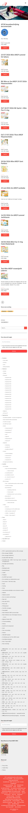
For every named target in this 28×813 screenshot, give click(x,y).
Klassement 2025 (8, 379)
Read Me (5, 47)
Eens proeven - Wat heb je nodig (8, 581)
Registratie (5, 442)
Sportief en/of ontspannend (7, 802)
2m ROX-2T (7, 479)
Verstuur (14, 351)
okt (3, 654)
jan (6, 660)
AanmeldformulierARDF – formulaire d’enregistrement (12, 417)
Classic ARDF (5, 360)
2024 (3, 656)
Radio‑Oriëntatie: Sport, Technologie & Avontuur (12, 614)
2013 (3, 698)
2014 (3, 694)
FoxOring (4, 362)
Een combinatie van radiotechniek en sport (10, 579)
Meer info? (4, 599)
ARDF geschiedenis (6, 366)
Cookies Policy (5, 767)
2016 (3, 686)
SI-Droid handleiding (8, 453)
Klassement (5, 375)
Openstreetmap (8, 430)
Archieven (3, 320)
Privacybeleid (4, 610)
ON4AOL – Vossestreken (9, 513)
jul (21, 652)
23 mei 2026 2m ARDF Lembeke (13, 188)
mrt (10, 652)
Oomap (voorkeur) (8, 428)
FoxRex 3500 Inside (10, 502)
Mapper (6, 436)
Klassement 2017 (8, 396)
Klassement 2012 (8, 406)
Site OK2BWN (5, 534)
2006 (3, 713)
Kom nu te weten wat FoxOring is (9, 597)
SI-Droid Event (7, 455)
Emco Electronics (6, 532)
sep (3, 658)
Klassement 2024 (8, 381)
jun (18, 652)
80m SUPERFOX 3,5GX (9, 498)
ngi (5, 434)
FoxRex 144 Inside (10, 470)
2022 (3, 664)
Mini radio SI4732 (5, 601)
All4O (4, 519)
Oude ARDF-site (5, 538)
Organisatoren (5, 415)
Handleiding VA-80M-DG (11, 489)
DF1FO (6, 506)
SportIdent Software (8, 449)
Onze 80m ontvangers (7, 421)
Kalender (4, 371)
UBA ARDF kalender (6, 634)
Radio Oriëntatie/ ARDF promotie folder (10, 419)
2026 (4, 71)
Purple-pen (7, 440)
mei (15, 652)
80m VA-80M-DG (8, 487)
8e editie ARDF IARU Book (7, 557)
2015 (3, 690)
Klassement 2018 (8, 394)
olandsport (5, 530)
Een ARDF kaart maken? (7, 423)
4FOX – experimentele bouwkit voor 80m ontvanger (14, 483)
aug (24, 652)
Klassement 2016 (8, 398)
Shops (3, 517)
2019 (3, 675)
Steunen (4, 632)
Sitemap (4, 623)
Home (3, 588)
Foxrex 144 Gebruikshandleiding (10, 468)
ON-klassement (19, 794)
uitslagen (5, 44)
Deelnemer (4, 368)
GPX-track (5, 413)
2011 (3, 705)
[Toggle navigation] (25, 3)
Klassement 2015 (8, 400)
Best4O (4, 521)
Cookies (3, 572)
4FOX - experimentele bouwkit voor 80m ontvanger (12, 551)
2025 (3, 652)
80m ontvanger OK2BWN (7, 553)
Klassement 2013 (8, 404)
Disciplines (4, 358)
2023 (3, 660)
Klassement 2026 (8, 377)
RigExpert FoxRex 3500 (7, 619)
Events (3, 583)
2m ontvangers (5, 466)
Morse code (4, 603)
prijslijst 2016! (7, 536)
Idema (4, 523)
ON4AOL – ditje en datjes (9, 515)
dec (9, 654)
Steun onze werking (6, 630)
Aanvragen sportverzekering (7, 563)
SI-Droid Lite (7, 457)
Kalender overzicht (6, 594)
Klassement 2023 (8, 383)
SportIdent (7, 447)
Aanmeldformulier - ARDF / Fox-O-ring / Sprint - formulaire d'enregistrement (14, 561)
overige (4, 504)
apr (12, 652)
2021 (3, 667)
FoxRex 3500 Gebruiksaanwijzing (11, 500)
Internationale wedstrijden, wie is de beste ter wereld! (13, 590)
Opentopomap (7, 432)
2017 (3, 683)
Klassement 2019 (8, 392)
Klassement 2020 (8, 390)
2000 (3, 715)
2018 (3, 679)
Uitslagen (4, 373)
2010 (3, 709)
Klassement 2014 (8, 402)
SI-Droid (4, 451)
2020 (3, 671)
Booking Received (5, 570)
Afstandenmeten (8, 438)
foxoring (19, 789)
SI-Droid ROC (7, 459)
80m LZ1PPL (7, 496)
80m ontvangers (6, 481)
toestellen (4, 464)
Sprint (4, 364)
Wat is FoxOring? (5, 643)
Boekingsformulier (6, 568)
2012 (3, 702)
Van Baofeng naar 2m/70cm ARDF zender (10, 637)
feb (9, 660)
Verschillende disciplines (7, 639)
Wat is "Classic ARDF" (6, 641)
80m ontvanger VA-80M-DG (8, 555)
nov (6, 654)
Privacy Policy (5, 765)
